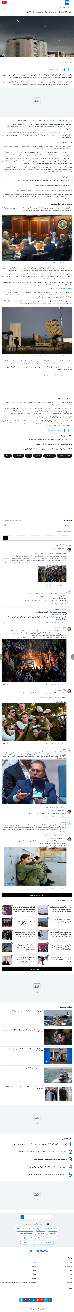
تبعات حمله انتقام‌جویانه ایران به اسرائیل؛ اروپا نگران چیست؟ (54, 444)
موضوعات (69, 1258)
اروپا (71, 1262)
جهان (64, 7)
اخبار (68, 7)
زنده (4, 2)
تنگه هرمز (30, 1238)
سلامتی (34, 1270)
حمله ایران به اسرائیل (64, 455)
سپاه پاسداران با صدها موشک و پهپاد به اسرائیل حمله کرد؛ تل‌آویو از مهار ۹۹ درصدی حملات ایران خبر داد (44, 180)
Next (71, 1270)
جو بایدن (37, 455)
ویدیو (70, 1278)
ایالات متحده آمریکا (46, 1242)
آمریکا (7, 455)
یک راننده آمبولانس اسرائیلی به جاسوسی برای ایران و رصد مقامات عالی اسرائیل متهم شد (46, 449)
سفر (71, 1274)
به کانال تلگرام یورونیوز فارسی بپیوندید (60, 288)
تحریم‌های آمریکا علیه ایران (25, 1233)
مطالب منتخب (66, 1007)
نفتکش (34, 1242)
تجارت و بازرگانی (68, 1266)
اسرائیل (25, 1242)
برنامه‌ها (34, 1278)
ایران (28, 455)
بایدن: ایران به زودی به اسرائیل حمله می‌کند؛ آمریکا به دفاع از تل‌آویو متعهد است (48, 440)
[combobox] (37, 1217)
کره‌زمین (34, 1266)
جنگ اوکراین (52, 1233)
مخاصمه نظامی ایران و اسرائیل (49, 1229)
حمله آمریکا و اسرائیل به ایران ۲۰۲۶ (26, 1229)
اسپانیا (40, 1238)
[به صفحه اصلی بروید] (67, 2)
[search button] (22, 1217)
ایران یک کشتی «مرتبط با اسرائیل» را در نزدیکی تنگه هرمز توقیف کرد (52, 185)
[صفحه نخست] (71, 7)
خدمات (70, 1288)
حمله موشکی (18, 455)
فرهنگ (34, 1274)
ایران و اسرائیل (49, 455)
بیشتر (71, 1293)
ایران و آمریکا (50, 1238)
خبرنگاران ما (69, 1282)
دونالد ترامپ (40, 1233)
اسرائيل (59, 7)
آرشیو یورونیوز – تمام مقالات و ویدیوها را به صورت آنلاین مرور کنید (19, 1282)
